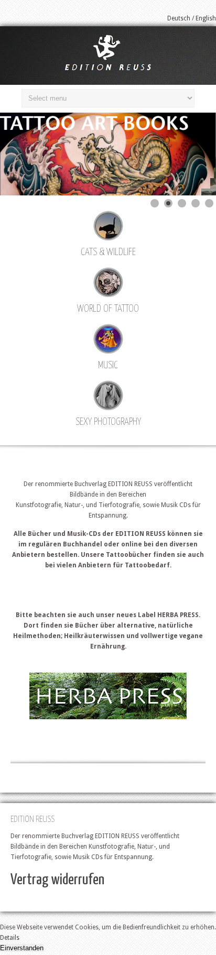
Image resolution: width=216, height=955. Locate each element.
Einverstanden (22, 948)
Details (9, 937)
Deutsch (178, 18)
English (206, 18)
